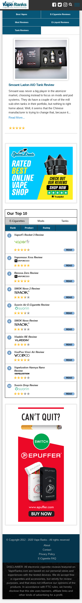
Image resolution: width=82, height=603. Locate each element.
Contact (47, 549)
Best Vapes (21, 14)
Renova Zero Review (26, 273)
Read (69, 250)
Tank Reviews (22, 30)
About (47, 545)
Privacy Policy (47, 554)
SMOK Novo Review (26, 320)
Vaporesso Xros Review (28, 257)
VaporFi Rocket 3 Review (29, 234)
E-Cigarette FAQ (47, 558)
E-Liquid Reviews (60, 22)
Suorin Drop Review (26, 385)
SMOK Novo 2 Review (27, 288)
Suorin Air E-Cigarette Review (31, 304)
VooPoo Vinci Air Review (29, 352)
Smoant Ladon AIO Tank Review (31, 85)
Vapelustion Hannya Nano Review (29, 369)
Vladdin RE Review (25, 336)
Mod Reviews (21, 22)
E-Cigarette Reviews (60, 14)
